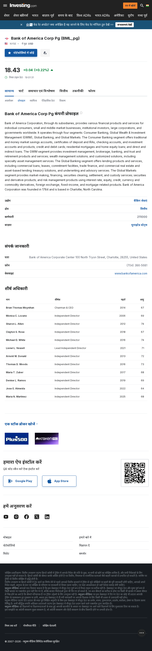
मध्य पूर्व (142, 15)
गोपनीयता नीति (29, 625)
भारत (35, 15)
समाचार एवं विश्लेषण (41, 91)
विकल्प (62, 100)
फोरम (91, 91)
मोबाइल (7, 537)
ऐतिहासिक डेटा (48, 100)
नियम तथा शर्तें (11, 625)
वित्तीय (64, 91)
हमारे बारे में (85, 537)
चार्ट (21, 91)
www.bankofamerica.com (131, 273)
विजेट (6, 553)
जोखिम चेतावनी (49, 625)
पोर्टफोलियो (9, 545)
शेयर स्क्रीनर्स (20, 15)
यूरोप (131, 15)
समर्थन (82, 553)
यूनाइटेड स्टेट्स (139, 225)
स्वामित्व (33, 100)
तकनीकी (78, 91)
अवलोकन (9, 100)
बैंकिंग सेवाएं (140, 200)
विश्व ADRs (84, 15)
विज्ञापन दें (84, 545)
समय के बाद (65, 15)
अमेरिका (119, 15)
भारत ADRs (102, 15)
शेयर (7, 15)
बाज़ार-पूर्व (48, 15)
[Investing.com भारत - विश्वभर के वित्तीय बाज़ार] (23, 5)
